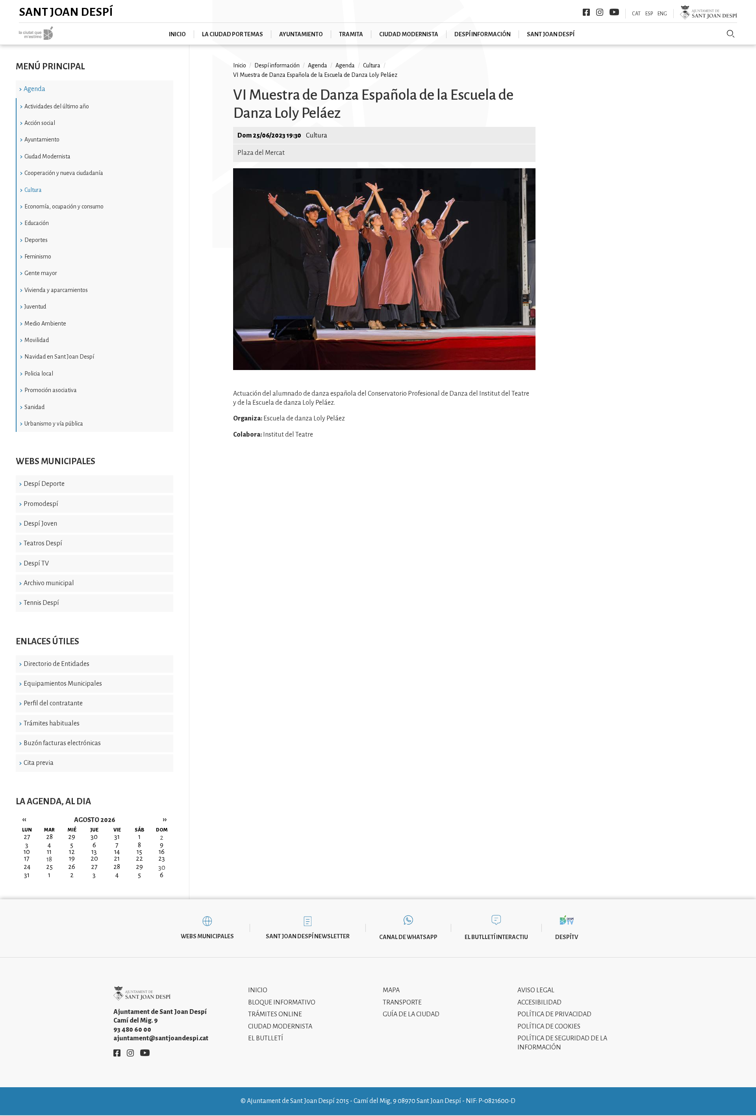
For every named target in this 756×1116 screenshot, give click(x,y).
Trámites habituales (52, 723)
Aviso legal (535, 990)
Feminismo (37, 256)
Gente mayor (40, 273)
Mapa (391, 990)
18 (49, 859)
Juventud (35, 306)
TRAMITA (351, 34)
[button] (384, 368)
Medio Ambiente (45, 323)
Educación (36, 223)
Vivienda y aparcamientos (56, 290)
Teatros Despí (43, 543)
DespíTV (566, 937)
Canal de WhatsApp (408, 937)
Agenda (34, 89)
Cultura (33, 190)
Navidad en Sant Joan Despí (59, 356)
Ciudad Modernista (47, 156)
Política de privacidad (554, 1014)
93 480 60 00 (132, 1029)
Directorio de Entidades (56, 664)
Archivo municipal (49, 583)
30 (161, 867)
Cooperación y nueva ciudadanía (63, 173)
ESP (649, 14)
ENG (662, 14)
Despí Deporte (44, 483)
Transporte (402, 1002)
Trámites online (275, 1014)
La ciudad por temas (232, 34)
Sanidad (34, 407)
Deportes (36, 240)
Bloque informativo (281, 1002)
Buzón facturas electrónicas (62, 743)
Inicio (177, 34)
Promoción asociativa (50, 390)
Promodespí (41, 504)
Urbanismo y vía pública (53, 423)
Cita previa (39, 762)
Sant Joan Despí (66, 12)
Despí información (482, 34)
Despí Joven (40, 523)
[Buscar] (730, 34)
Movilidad (36, 340)
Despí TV (36, 563)
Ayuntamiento (301, 34)
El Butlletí (265, 1038)
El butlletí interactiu (496, 937)
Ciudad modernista (408, 34)
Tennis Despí (41, 602)
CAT (636, 14)
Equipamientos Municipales (63, 683)
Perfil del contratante (53, 703)
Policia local (38, 373)
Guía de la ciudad (411, 1014)
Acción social (39, 123)
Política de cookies (548, 1026)
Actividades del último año (56, 106)
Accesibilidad (539, 1002)
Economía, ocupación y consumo (64, 206)
